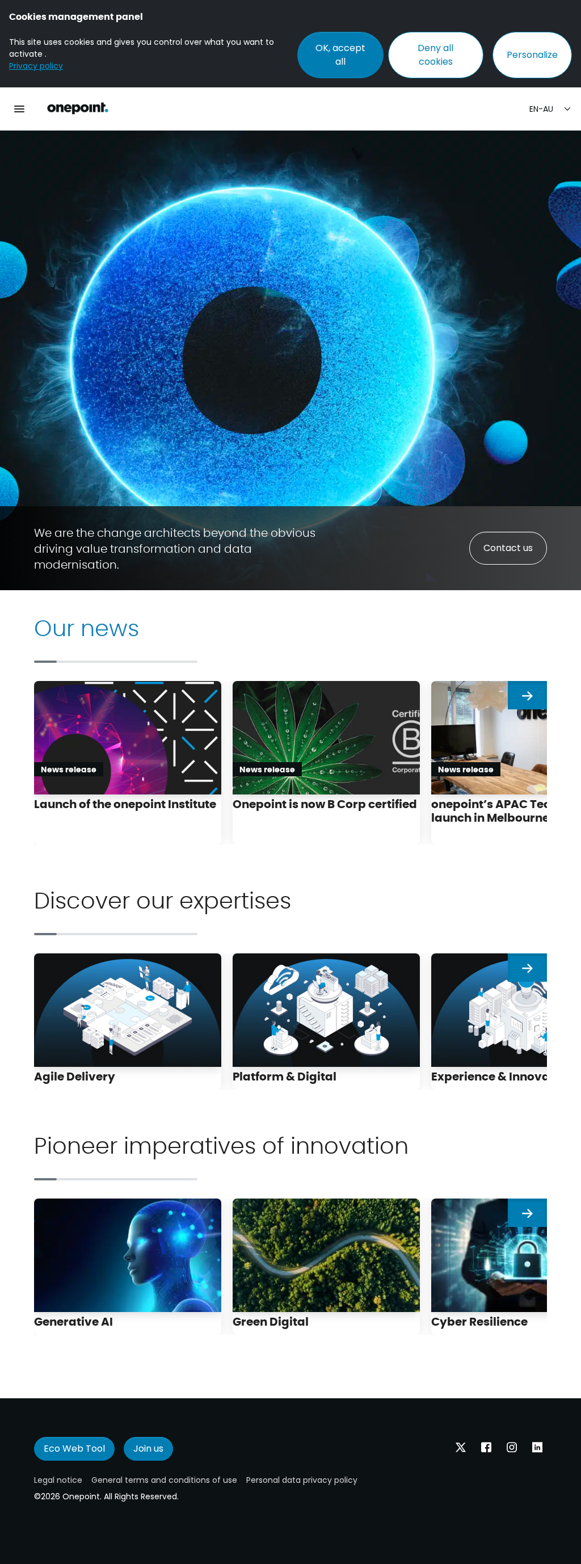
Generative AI (73, 1321)
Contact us (508, 547)
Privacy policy (36, 66)
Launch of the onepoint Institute (126, 803)
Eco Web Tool (74, 1448)
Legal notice (58, 1480)
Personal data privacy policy (301, 1480)
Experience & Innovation (501, 1076)
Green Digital (271, 1321)
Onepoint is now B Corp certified (325, 803)
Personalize (532, 54)
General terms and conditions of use (164, 1480)
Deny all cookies (435, 54)
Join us (148, 1448)
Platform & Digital (284, 1076)
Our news (86, 626)
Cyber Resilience (479, 1321)
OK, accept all (340, 54)
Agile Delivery (74, 1076)
